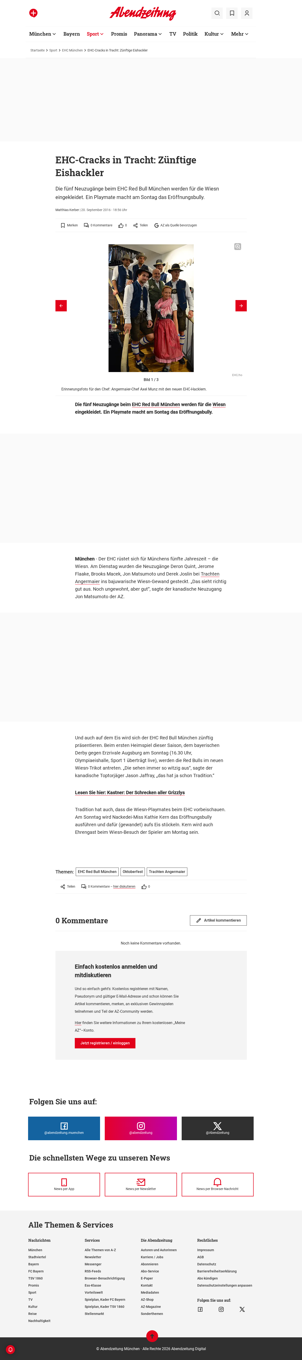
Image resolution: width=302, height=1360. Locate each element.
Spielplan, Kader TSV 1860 (104, 1307)
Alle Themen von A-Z (100, 1250)
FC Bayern (36, 1271)
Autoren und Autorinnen (159, 1250)
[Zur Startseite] (143, 20)
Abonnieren (149, 1264)
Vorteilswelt (94, 1292)
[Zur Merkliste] (232, 13)
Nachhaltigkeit (39, 1321)
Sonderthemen (152, 1314)
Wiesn (219, 404)
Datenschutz (206, 1264)
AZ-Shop (147, 1299)
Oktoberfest (133, 871)
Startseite (37, 50)
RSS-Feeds (93, 1271)
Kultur (212, 34)
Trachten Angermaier (167, 871)
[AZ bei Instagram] (221, 1309)
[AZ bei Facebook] (200, 1309)
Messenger (93, 1264)
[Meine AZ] (246, 13)
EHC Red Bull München (156, 404)
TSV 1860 (35, 1278)
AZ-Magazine (151, 1307)
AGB (200, 1257)
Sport (93, 34)
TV (172, 34)
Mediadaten (150, 1292)
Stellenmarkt (94, 1314)
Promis (119, 34)
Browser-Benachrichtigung (105, 1278)
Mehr (237, 34)
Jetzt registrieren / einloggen (105, 1043)
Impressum (205, 1250)
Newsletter (93, 1257)
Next (241, 305)
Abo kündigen (207, 1278)
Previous (61, 305)
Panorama (145, 34)
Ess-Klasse (93, 1285)
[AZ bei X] (242, 1309)
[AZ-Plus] (33, 13)
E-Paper (147, 1278)
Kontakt (147, 1285)
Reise (32, 1314)
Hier (78, 1023)
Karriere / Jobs (152, 1257)
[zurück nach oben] (152, 1338)
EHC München (72, 50)
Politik (190, 34)
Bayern (71, 34)
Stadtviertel (37, 1257)
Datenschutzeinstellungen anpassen (224, 1285)
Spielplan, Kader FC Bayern (105, 1299)
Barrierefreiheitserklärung (217, 1271)
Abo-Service (150, 1271)
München (40, 34)
